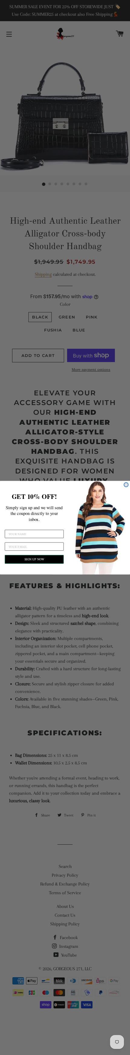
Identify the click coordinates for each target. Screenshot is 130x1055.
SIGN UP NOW (34, 559)
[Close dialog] (126, 484)
